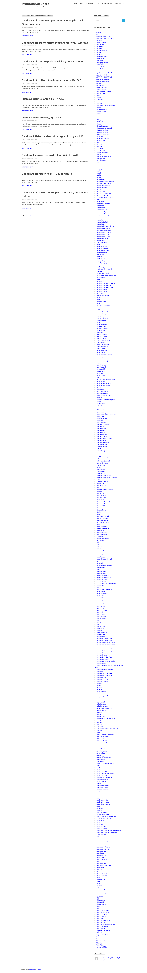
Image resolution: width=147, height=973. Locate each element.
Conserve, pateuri (101, 214)
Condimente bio (101, 207)
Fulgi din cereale (101, 367)
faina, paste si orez (102, 328)
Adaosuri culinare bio (103, 36)
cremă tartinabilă (101, 242)
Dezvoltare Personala (102, 295)
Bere (97, 116)
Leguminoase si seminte (103, 475)
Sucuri (98, 822)
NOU (97, 542)
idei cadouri (100, 410)
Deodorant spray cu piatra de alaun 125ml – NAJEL (51, 155)
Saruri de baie (100, 753)
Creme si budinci (101, 246)
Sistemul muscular (102, 779)
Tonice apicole (100, 879)
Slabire (98, 783)
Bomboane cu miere (102, 138)
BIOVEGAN (99, 122)
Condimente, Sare (101, 210)
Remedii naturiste (101, 716)
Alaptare (99, 40)
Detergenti (99, 281)
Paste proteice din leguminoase (106, 583)
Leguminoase (100, 473)
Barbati (98, 101)
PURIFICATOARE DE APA (104, 708)
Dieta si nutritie (101, 301)
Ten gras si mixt (101, 863)
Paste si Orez (100, 585)
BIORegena (99, 120)
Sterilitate (99, 810)
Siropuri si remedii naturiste (104, 773)
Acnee (98, 34)
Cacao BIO (99, 144)
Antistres (99, 71)
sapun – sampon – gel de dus (105, 734)
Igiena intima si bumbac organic (106, 414)
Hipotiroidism (100, 404)
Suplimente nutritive (102, 849)
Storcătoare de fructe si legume (106, 816)
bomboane (99, 136)
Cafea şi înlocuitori (102, 152)
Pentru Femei (100, 608)
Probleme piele (100, 634)
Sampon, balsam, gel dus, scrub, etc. (107, 728)
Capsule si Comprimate (103, 156)
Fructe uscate (100, 352)
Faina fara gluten (101, 324)
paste (98, 569)
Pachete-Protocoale (102, 555)
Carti (97, 163)
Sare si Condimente (102, 749)
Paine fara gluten (101, 557)
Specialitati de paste (102, 802)
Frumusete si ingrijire (102, 361)
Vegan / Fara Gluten (102, 935)
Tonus (98, 881)
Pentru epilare (100, 606)
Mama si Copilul (101, 495)
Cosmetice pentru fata (103, 236)
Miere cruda (100, 530)
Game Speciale (100, 369)
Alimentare (99, 46)
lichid (98, 479)
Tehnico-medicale (101, 859)
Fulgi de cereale (101, 365)
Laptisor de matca (102, 463)
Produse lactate (101, 663)
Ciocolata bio (100, 191)
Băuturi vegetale (101, 111)
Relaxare (99, 712)
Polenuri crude (100, 626)
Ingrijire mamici (101, 430)
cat (97, 167)
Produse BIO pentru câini (104, 638)
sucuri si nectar (101, 834)
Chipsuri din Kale (101, 187)
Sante (98, 732)
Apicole (98, 83)
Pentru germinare (101, 610)
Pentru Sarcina (100, 614)
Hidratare (99, 397)
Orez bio (99, 547)
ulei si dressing (101, 904)
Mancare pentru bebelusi (104, 502)
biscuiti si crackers (102, 130)
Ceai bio (98, 171)
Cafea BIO (99, 148)
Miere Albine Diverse (102, 528)
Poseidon (38, 969)
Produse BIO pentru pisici (104, 640)
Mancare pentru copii (102, 504)
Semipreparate (100, 759)
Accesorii (99, 32)
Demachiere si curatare (103, 265)
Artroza (98, 95)
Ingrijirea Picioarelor (102, 442)
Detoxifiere (99, 293)
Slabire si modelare (105, 4)
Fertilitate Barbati (101, 336)
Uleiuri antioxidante (102, 910)
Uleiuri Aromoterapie (102, 912)
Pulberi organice (101, 704)
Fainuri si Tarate (101, 330)
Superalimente (100, 839)
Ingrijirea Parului (101, 440)
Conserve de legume (102, 212)
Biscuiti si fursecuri (102, 132)
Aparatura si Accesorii (103, 81)
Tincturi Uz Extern (102, 873)
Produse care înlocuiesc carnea (106, 645)
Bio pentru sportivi (102, 118)
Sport (98, 806)
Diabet (98, 297)
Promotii (99, 685)
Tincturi (98, 871)
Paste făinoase (100, 573)
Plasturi (98, 622)
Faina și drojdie (101, 326)
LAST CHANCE (100, 465)
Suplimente (99, 843)
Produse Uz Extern (102, 681)
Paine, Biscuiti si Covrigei (104, 559)
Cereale (98, 177)
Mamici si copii (101, 497)
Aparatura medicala (102, 79)
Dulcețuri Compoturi (102, 314)
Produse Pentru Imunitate (104, 673)
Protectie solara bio (102, 694)
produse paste (100, 671)
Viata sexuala (100, 937)
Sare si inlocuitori (101, 751)
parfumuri (99, 563)
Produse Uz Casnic (102, 679)
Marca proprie (100, 508)
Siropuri (98, 769)
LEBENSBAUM (100, 469)
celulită (98, 175)
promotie (99, 683)
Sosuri (98, 796)
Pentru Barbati (100, 591)
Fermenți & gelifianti (102, 334)
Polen (98, 624)
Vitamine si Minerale (102, 941)
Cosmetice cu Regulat (103, 228)
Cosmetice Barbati (102, 222)
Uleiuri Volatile (100, 928)
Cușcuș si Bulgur (101, 261)
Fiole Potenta (100, 342)
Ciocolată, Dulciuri (102, 195)
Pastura (98, 587)
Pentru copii (100, 600)
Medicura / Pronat (102, 518)
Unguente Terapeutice (103, 930)
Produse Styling (101, 677)
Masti (98, 514)
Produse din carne (102, 653)
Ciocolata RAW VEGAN (103, 193)
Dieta (98, 299)
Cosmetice (99, 220)
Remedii (98, 714)
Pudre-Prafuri (100, 702)
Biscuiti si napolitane (102, 134)
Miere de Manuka (101, 532)
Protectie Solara (101, 692)
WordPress (32, 969)
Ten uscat (99, 869)
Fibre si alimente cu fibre (103, 340)
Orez (97, 544)
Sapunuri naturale (101, 743)
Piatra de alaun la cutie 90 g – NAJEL (43, 99)
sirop (98, 767)
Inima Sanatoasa (101, 446)
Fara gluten (99, 332)
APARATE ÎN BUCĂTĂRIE (104, 77)
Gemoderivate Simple (103, 385)
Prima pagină (78, 4)
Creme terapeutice (102, 248)
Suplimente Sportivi (102, 851)
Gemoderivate (100, 381)
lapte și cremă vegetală (103, 461)
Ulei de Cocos (100, 900)
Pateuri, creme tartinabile (104, 589)
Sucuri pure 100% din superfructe (106, 832)
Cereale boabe (100, 179)
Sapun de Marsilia (101, 741)
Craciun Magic (100, 240)
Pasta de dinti (100, 567)
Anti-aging (99, 60)
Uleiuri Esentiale (101, 916)
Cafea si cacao (100, 150)
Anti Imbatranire (101, 56)
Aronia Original (101, 93)
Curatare (99, 257)
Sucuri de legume (101, 828)
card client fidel (101, 161)
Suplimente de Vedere (103, 847)
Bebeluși (98, 114)
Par (97, 561)
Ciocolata (99, 189)
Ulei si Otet (99, 906)
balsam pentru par (102, 99)
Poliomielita (100, 628)
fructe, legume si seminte (104, 357)
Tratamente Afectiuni (103, 890)
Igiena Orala (100, 416)
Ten (97, 861)
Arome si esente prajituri (104, 91)
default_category (101, 263)
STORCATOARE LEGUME (104, 818)
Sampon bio (100, 726)
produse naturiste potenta (104, 669)
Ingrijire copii (100, 426)
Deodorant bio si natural (29, 27)
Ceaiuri (98, 173)
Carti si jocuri (100, 165)
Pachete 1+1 (119, 4)
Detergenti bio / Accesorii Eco (105, 283)
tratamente (99, 888)
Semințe (98, 755)
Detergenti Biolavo (102, 289)
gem (97, 377)
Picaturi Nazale (101, 618)
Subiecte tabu (100, 820)
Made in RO (100, 483)
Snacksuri (99, 792)
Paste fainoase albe (102, 575)
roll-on (98, 720)
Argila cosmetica (101, 87)
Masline (98, 512)
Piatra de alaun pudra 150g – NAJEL (42, 117)
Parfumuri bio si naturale (104, 565)
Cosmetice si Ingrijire (102, 238)
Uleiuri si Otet (100, 922)
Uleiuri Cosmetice (101, 914)
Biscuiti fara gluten (102, 126)
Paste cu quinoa (101, 571)
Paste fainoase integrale (103, 577)
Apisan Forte (100, 85)
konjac (98, 455)
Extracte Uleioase (101, 320)
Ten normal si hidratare (103, 865)
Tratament (99, 886)
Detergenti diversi (101, 291)
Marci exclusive (101, 510)
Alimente (99, 48)
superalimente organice (103, 841)
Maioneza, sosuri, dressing (104, 489)
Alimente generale (101, 50)
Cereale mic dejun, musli (103, 183)
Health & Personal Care (103, 395)
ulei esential (100, 902)
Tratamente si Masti (102, 894)
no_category (100, 540)
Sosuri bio (99, 798)
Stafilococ (99, 808)
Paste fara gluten (101, 581)
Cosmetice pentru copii (103, 232)
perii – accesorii (101, 616)
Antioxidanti (100, 67)
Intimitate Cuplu (101, 451)
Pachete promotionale (103, 553)
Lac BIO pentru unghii (103, 457)
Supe (97, 837)
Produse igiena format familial (105, 661)
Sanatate (99, 730)
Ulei (97, 898)
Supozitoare (100, 853)
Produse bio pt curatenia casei (105, 643)
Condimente (100, 205)
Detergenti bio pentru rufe (104, 285)
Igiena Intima (100, 412)
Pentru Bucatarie (101, 593)
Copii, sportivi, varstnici (103, 216)
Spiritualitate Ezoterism (103, 804)
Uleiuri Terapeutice (102, 926)
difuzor (98, 303)
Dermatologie (100, 277)
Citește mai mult (27, 36)
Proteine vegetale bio (102, 696)
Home (98, 408)
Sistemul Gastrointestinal (104, 777)
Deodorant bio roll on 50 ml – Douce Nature (47, 173)
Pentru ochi (99, 612)
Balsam (98, 97)
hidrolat (98, 402)
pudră (98, 698)
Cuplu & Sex (100, 254)
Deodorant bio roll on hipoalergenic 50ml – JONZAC (51, 80)
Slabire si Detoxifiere (102, 785)
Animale (98, 54)
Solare (98, 794)
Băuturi (98, 107)
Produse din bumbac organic (105, 651)
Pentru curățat (100, 604)
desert (98, 279)
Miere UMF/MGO (101, 534)
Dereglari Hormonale (102, 273)
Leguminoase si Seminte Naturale (106, 477)
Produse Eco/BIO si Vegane (104, 657)
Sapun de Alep (100, 738)
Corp (97, 218)
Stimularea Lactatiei (102, 814)
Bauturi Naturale (101, 109)
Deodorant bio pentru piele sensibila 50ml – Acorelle (52, 61)
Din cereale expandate (103, 306)
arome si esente (101, 89)
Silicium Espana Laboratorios (105, 763)
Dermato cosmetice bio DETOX (106, 275)
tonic (98, 877)
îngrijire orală (100, 432)
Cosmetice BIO (100, 224)
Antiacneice (100, 65)
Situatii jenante (101, 781)
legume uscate (100, 471)
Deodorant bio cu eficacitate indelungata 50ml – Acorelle (55, 42)
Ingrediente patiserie (102, 424)
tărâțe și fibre (100, 857)
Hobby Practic (100, 406)
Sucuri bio (99, 824)
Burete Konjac (100, 140)
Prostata (99, 689)
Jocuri (98, 453)
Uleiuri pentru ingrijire (103, 920)
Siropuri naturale (101, 771)
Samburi (99, 722)
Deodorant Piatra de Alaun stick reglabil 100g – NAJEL (53, 136)
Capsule (98, 154)
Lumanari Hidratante (102, 481)
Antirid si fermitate (102, 69)
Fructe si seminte (101, 350)
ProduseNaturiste (35, 4)
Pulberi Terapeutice (102, 706)
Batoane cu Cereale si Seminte (105, 105)
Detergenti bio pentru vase (104, 287)
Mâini (98, 487)
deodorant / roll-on (102, 267)
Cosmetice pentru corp (103, 234)
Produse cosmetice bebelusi (105, 649)
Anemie (98, 52)
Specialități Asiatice (102, 800)
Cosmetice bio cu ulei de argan (105, 226)
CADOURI (99, 146)
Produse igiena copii (102, 659)
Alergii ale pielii (101, 42)
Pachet (98, 549)
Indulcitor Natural (101, 418)
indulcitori (99, 420)
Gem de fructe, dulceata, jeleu (105, 379)
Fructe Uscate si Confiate (104, 355)
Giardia (98, 387)
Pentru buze (100, 596)
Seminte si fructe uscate (103, 757)
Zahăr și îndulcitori (102, 947)
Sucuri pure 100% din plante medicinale (108, 830)
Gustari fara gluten (102, 391)
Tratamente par (101, 892)
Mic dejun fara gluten (102, 522)
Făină (98, 322)
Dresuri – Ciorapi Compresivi (105, 312)
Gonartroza (100, 389)
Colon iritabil (100, 201)
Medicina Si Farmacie (102, 516)
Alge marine (100, 44)
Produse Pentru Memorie (104, 675)
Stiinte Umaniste (101, 812)
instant (98, 448)
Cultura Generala (101, 252)
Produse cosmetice (102, 647)
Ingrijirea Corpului (101, 436)
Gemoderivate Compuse (103, 383)
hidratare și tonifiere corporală (105, 399)
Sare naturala (100, 747)
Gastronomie (100, 371)
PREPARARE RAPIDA (102, 632)
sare (97, 745)
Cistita (98, 199)
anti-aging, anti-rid (102, 62)
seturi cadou (100, 761)
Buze (97, 142)
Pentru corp (100, 602)
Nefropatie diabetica (102, 538)
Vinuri (98, 939)
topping (98, 883)
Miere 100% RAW (101, 526)
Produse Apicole (101, 636)
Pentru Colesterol (101, 598)
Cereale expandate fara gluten (105, 181)
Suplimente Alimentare (103, 845)
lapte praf (99, 459)
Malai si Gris (100, 493)
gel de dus (99, 373)
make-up (99, 491)
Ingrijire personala (102, 434)
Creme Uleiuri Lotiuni (102, 250)
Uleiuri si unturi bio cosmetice (105, 924)
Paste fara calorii (101, 579)
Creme (98, 244)
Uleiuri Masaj (100, 918)
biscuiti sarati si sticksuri (104, 128)
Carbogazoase (100, 158)
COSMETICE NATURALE (103, 230)
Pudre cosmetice (101, 700)
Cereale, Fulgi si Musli (103, 185)
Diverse (98, 308)
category (99, 169)
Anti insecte (100, 58)
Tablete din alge (101, 855)
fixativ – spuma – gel (102, 344)
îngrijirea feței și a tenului (104, 438)
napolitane (99, 536)
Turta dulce (100, 896)
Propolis (99, 687)
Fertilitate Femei (101, 338)
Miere (98, 524)
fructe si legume (101, 348)
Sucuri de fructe (101, 826)
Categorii (89, 4)
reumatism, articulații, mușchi (105, 718)
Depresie (99, 271)
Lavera (98, 467)
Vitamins (99, 943)
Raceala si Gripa (101, 710)
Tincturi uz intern (101, 875)
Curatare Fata (100, 259)
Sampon (99, 724)
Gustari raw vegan (102, 393)
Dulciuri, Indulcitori (102, 318)
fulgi (97, 363)
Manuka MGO (100, 506)
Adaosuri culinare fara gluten (105, 38)
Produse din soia (101, 655)
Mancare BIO (100, 500)
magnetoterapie (101, 485)
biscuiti (98, 124)
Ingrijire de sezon (101, 428)
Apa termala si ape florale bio (105, 73)
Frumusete (99, 359)
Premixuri (99, 630)
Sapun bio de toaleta (102, 736)
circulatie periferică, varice (104, 197)
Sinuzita (98, 765)
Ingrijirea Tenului (101, 444)
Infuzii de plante (101, 422)
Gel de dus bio (100, 375)
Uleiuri (98, 908)
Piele (97, 620)
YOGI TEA (99, 945)
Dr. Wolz (99, 310)
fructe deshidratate (102, 346)
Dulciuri (98, 316)
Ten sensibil (100, 867)
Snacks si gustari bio (102, 790)
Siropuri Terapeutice (102, 775)
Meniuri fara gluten (102, 520)
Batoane (99, 103)
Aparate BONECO (101, 75)
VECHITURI (99, 933)
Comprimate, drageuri (103, 203)
